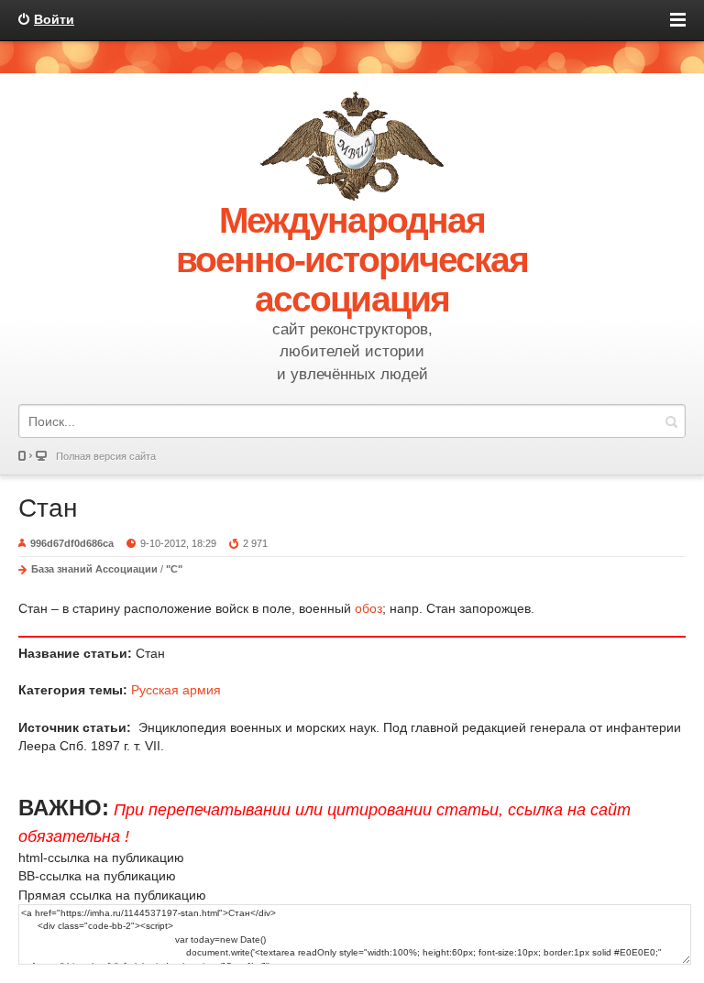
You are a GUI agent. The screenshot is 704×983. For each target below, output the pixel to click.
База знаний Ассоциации (94, 568)
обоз (368, 608)
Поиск (671, 421)
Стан (47, 508)
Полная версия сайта (106, 456)
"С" (174, 568)
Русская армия (176, 690)
